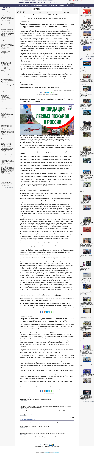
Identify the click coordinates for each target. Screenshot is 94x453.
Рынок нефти (9, 87)
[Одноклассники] (44, 92)
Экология (8, 173)
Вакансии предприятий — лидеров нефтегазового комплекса (51, 18)
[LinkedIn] (46, 92)
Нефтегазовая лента (29, 16)
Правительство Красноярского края (66, 90)
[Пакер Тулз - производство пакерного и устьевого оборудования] (47, 8)
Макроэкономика (9, 36)
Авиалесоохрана (70, 309)
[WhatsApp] (51, 92)
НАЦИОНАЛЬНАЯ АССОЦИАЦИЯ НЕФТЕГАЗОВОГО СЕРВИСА (47, 446)
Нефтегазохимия (9, 93)
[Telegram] (49, 92)
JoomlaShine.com (46, 452)
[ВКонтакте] (42, 92)
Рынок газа (9, 71)
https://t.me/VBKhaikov (55, 14)
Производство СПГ (10, 31)
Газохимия (8, 53)
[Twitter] (48, 92)
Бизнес (8, 65)
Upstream (8, 20)
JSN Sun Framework (56, 452)
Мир (7, 82)
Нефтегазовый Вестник (49, 94)
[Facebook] (41, 92)
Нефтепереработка (10, 77)
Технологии (8, 185)
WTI (76, 1)
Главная (21, 16)
